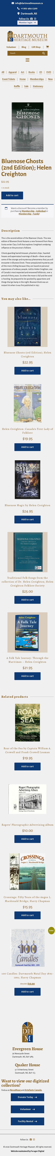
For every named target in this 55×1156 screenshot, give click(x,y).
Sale (26, 86)
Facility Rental (25, 1121)
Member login (25, 23)
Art (22, 72)
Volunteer (11, 47)
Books (32, 72)
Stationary (38, 86)
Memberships (37, 79)
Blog (24, 47)
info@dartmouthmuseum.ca (29, 3)
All (3, 72)
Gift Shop (36, 47)
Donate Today (25, 1097)
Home (22, 79)
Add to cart (12, 195)
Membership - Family (29, 214)
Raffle (17, 86)
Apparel (13, 72)
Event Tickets (8, 79)
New (50, 79)
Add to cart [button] (27, 371)
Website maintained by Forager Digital (27, 1151)
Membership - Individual (34, 211)
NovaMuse (15, 1090)
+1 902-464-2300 (29, 8)
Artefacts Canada (33, 1090)
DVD (48, 72)
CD (40, 72)
